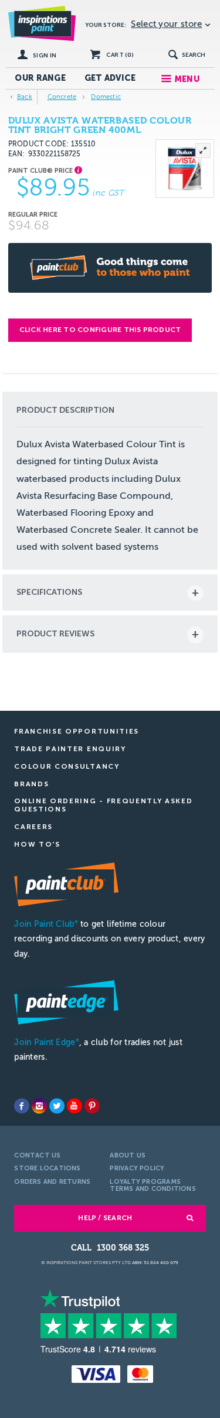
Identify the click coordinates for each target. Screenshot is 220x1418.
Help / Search (105, 1218)
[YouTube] (74, 1106)
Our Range (40, 78)
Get (110, 78)
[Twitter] (57, 1106)
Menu (186, 79)
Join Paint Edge (46, 1042)
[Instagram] (39, 1106)
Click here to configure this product (100, 330)
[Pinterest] (92, 1106)
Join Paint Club (45, 924)
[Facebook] (21, 1106)
